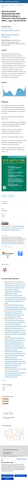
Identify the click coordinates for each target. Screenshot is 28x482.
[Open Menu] (1, 1)
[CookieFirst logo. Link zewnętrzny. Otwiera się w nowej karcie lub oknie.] (1, 460)
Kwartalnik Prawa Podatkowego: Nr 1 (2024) (15, 326)
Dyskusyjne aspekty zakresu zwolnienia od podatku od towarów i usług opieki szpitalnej (15, 322)
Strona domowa (5, 5)
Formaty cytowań (6, 246)
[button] (3, 459)
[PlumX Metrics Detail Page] (4, 270)
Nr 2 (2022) (19, 5)
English (4, 387)
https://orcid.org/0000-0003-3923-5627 (11, 30)
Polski (3, 389)
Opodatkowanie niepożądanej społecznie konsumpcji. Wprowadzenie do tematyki (13, 312)
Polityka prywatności (22, 459)
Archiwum (12, 5)
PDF (5, 196)
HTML (11, 196)
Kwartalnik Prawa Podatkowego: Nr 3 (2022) (15, 309)
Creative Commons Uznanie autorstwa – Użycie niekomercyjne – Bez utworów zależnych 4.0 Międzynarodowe (13, 228)
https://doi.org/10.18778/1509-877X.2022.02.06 (13, 243)
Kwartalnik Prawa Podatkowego (11, 1)
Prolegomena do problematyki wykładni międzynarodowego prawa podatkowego (15, 353)
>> (5, 380)
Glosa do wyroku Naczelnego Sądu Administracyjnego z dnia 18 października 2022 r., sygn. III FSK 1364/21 (15, 297)
